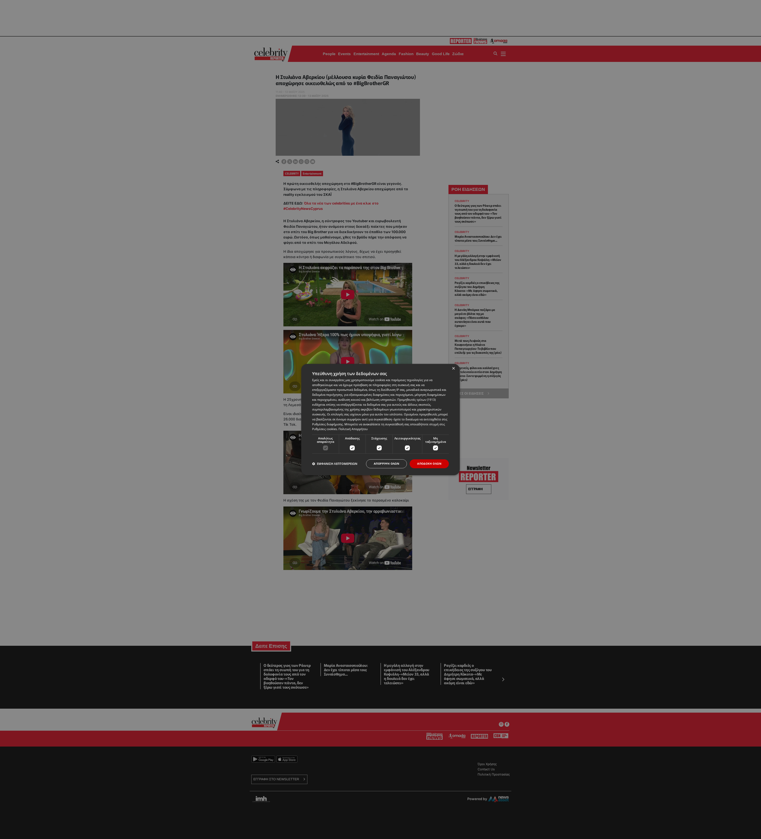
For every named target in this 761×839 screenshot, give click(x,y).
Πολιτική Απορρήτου (353, 429)
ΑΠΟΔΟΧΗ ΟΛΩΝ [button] (429, 463)
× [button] (453, 368)
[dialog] (380, 419)
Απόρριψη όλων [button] (386, 463)
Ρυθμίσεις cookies (324, 429)
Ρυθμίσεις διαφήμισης (327, 424)
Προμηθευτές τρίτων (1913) (416, 400)
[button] (334, 464)
